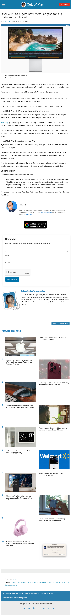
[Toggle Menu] (3, 4)
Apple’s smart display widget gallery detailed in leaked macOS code (53, 429)
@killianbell (29, 214)
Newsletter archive (60, 323)
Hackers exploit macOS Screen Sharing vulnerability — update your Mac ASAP (20, 543)
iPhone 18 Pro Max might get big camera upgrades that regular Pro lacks (19, 498)
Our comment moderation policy (15, 598)
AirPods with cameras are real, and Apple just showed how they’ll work (20, 406)
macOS (45, 582)
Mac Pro (40, 582)
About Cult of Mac (47, 593)
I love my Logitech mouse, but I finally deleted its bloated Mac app (54, 384)
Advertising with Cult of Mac (13, 593)
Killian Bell (7, 21)
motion (55, 582)
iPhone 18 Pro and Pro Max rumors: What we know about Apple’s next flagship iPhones (19, 362)
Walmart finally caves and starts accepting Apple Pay (18, 452)
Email (7, 263)
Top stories (13, 585)
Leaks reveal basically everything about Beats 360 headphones (52, 520)
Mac (35, 582)
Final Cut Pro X (28, 582)
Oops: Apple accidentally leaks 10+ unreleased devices (52, 338)
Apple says (5, 122)
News (67, 25)
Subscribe (64, 4)
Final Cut (20, 582)
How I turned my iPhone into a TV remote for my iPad (52, 474)
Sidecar (7, 585)
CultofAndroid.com (46, 212)
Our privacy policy (32, 593)
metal (51, 582)
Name (7, 255)
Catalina (13, 582)
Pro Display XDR (64, 582)
